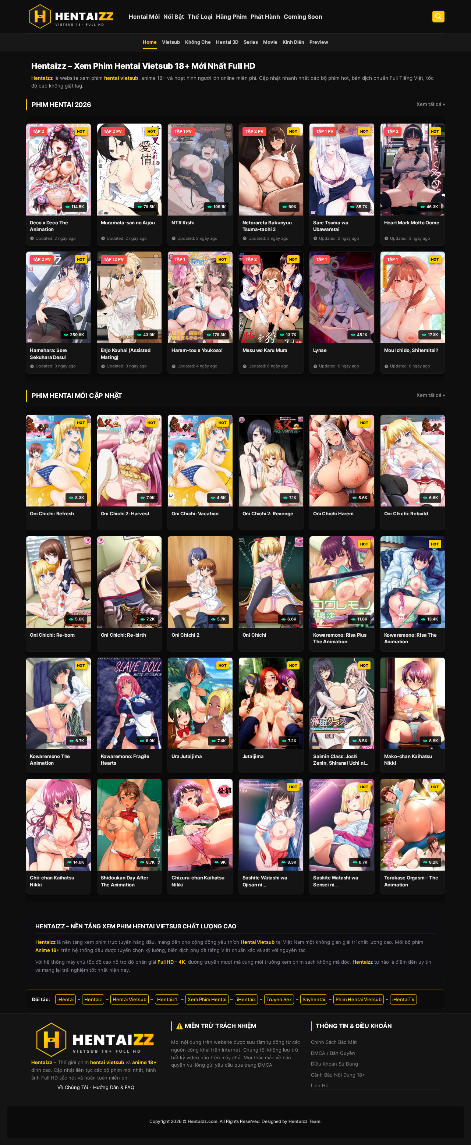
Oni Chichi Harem (333, 513)
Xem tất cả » (431, 104)
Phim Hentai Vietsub (359, 999)
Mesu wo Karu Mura (265, 350)
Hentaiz (93, 999)
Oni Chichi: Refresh (52, 513)
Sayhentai (313, 999)
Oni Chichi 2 (185, 635)
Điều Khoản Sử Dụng (334, 1064)
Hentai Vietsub (129, 999)
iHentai (65, 999)
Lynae (320, 350)
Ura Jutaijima (186, 756)
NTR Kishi (182, 222)
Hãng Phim (231, 16)
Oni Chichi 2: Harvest (125, 513)
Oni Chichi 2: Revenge (267, 513)
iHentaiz (246, 999)
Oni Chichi (254, 635)
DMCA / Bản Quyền (333, 1053)
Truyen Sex (279, 999)
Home (150, 42)
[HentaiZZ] (95, 1040)
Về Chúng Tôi (72, 1087)
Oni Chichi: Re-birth (123, 635)
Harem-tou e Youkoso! (197, 350)
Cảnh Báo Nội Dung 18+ (338, 1075)
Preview (318, 42)
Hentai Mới (144, 16)
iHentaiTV (403, 999)
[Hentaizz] (72, 16)
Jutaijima (253, 756)
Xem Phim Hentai (207, 999)
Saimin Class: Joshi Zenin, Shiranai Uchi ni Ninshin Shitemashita (339, 762)
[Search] (438, 17)
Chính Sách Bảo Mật (334, 1042)
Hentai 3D (227, 42)
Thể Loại (200, 16)
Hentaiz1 (167, 999)
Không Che (198, 42)
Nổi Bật (173, 16)
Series (251, 42)
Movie (270, 42)
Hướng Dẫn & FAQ (113, 1087)
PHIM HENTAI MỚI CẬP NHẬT (77, 395)
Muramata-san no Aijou (128, 222)
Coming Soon (303, 16)
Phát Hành (265, 16)
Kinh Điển (293, 42)
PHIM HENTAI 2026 (61, 105)
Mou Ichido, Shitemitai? (411, 350)
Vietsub (171, 42)
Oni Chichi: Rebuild (406, 513)
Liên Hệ (320, 1085)
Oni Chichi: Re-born (52, 635)
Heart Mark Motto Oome (411, 222)
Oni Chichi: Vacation (195, 513)
